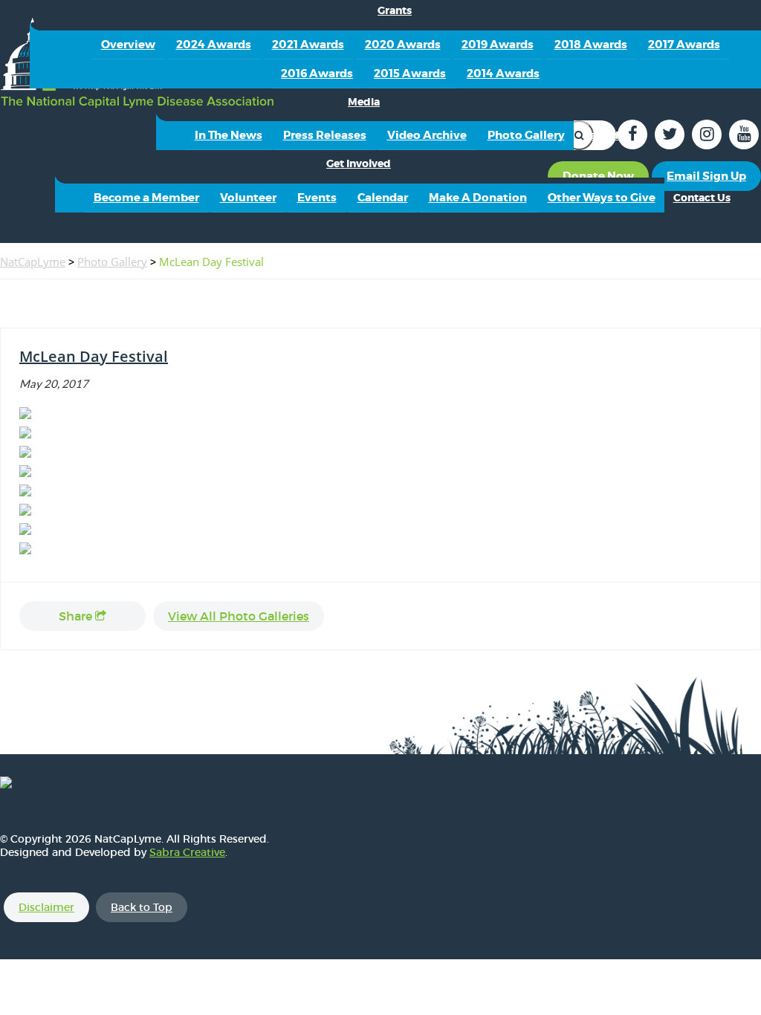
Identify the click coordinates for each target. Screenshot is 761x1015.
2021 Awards (308, 44)
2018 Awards (590, 44)
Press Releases (324, 135)
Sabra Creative (187, 852)
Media (364, 101)
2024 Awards (213, 44)
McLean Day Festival (93, 356)
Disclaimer (46, 907)
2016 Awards (317, 73)
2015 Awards (410, 73)
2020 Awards (403, 44)
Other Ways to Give (601, 197)
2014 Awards (503, 73)
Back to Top (141, 907)
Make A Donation (478, 197)
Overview (128, 44)
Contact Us (702, 197)
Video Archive (427, 135)
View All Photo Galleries (238, 616)
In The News (228, 135)
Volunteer (248, 197)
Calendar (606, 135)
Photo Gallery (526, 135)
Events (317, 197)
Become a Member (146, 197)
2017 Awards (684, 44)
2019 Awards (498, 44)
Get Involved (358, 163)
